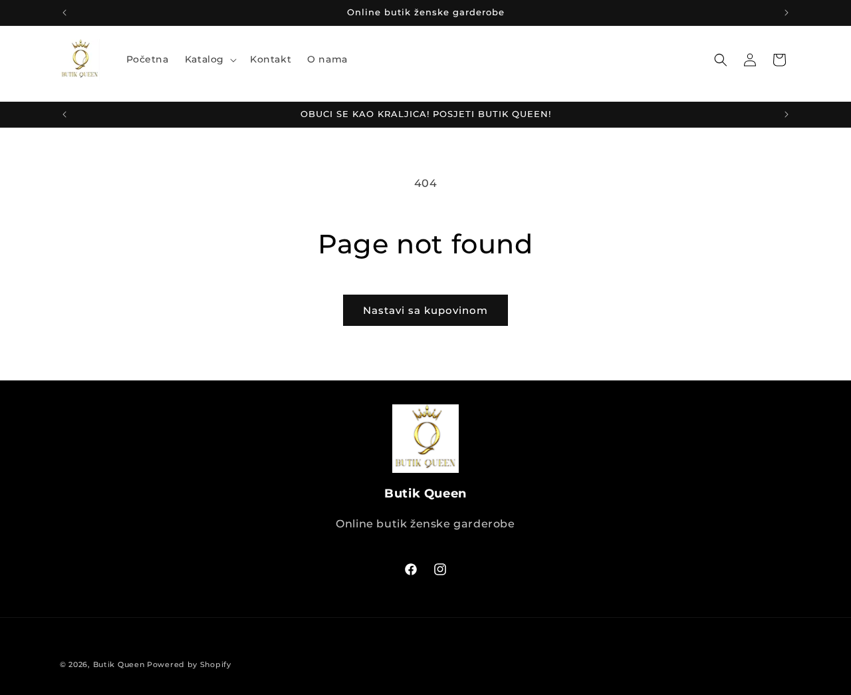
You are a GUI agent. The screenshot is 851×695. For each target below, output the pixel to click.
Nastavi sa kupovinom (425, 310)
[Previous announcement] (64, 12)
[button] (209, 59)
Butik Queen (119, 664)
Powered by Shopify (189, 664)
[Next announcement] (786, 12)
